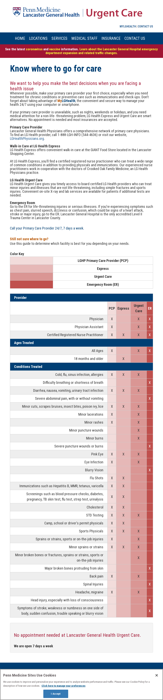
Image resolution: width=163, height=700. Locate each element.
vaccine (55, 49)
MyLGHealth (128, 26)
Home (20, 38)
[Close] (156, 675)
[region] (81, 684)
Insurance (110, 38)
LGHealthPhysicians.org (27, 138)
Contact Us (145, 26)
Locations (38, 38)
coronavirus (34, 49)
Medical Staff (84, 38)
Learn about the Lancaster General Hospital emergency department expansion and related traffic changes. (102, 51)
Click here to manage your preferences (63, 685)
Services (59, 38)
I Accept (55, 693)
